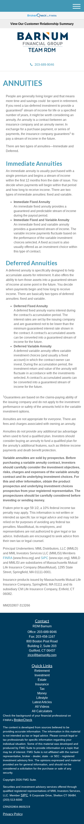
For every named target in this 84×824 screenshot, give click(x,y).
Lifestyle (42, 697)
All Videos (42, 706)
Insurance (42, 684)
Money (42, 693)
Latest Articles (42, 702)
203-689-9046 (44, 64)
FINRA (7, 558)
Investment (42, 675)
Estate (42, 679)
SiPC (44, 558)
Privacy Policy (13, 814)
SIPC (24, 795)
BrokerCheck (23, 720)
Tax (42, 688)
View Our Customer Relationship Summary (42, 23)
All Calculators (42, 711)
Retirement (42, 670)
